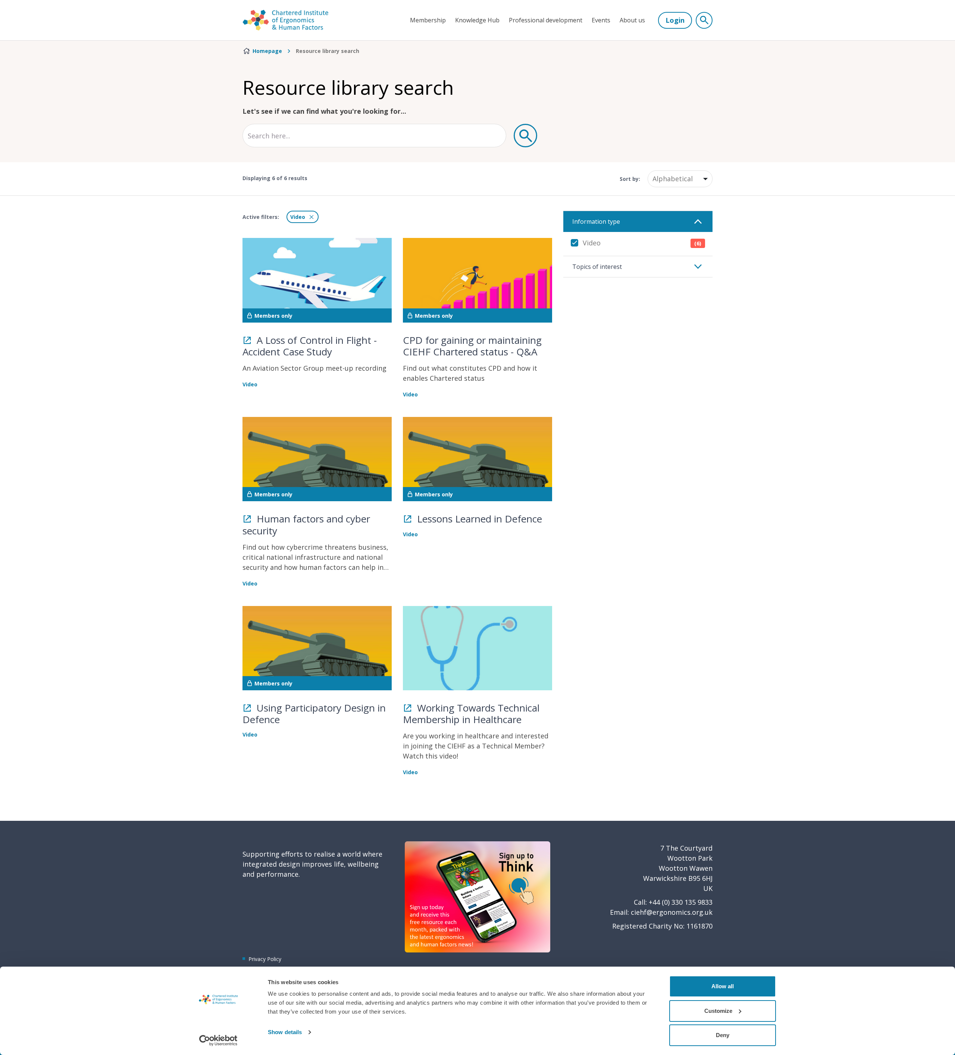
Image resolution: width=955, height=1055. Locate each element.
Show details (285, 1032)
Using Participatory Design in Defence (314, 713)
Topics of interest (597, 267)
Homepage (267, 50)
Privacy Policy (264, 959)
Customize (718, 1011)
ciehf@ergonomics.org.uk (672, 912)
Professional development (545, 20)
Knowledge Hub (477, 20)
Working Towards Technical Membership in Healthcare (471, 713)
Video (642, 242)
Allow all (722, 986)
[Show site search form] (704, 20)
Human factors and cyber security (306, 524)
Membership (428, 20)
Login (675, 20)
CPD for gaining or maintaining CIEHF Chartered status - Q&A (472, 345)
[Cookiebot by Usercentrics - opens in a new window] (218, 1040)
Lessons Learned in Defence (478, 518)
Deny (722, 1035)
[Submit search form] (525, 135)
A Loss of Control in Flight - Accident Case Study (309, 345)
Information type (596, 221)
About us (632, 20)
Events (601, 20)
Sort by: (630, 178)
